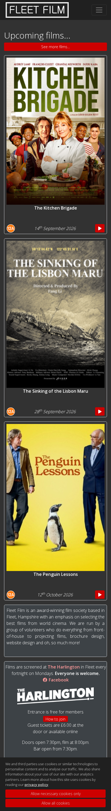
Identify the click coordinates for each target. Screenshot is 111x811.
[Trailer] (100, 228)
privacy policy (36, 784)
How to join (55, 719)
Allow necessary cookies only (56, 793)
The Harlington (64, 667)
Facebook (58, 680)
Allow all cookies (55, 803)
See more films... (55, 46)
